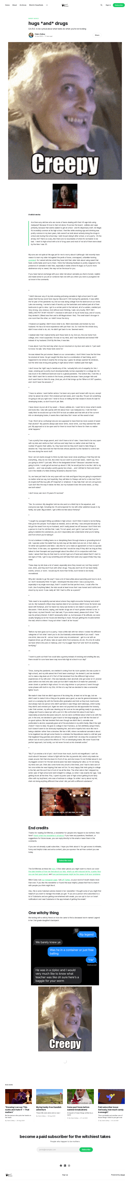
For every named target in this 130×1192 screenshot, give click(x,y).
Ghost (122, 1175)
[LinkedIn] (65, 1166)
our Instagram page (49, 880)
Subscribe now (65, 860)
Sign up (65, 1175)
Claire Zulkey (40, 34)
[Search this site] (101, 5)
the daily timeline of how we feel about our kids (47, 872)
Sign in (108, 5)
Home (7, 5)
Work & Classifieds (36, 5)
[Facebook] (61, 1166)
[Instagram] (69, 1166)
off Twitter (65, 880)
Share (97, 35)
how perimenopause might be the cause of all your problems (76, 874)
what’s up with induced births (78, 872)
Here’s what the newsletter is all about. (49, 836)
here (53, 869)
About (14, 5)
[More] (47, 5)
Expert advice (33, 18)
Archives (23, 5)
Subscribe (119, 5)
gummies (31, 260)
